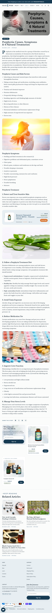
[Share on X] (19, 420)
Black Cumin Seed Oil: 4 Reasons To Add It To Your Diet (13, 547)
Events (37, 5)
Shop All (16, 5)
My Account (29, 568)
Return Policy (30, 573)
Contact (29, 565)
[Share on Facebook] (15, 420)
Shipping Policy (30, 571)
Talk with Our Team (6, 594)
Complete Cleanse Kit (9, 478)
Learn (26, 5)
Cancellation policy (40, 609)
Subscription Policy (31, 576)
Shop (45, 451)
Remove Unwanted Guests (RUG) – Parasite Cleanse (25, 217)
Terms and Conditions (21, 609)
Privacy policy (12, 609)
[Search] (42, 5)
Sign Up (14, 441)
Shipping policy (31, 609)
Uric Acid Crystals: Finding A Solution (9, 518)
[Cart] (48, 5)
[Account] (45, 5)
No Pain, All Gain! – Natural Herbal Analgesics (36, 518)
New (22, 5)
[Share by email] (25, 420)
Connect (32, 5)
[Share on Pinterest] (22, 420)
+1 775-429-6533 (6, 591)
